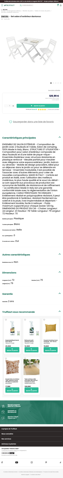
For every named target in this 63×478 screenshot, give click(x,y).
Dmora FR (34, 109)
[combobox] (26, 5)
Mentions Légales (25, 474)
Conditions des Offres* (35, 474)
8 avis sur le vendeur (53, 109)
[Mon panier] (60, 5)
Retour (5, 9)
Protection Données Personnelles (50, 471)
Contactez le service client (9, 450)
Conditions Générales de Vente (10, 471)
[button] (51, 83)
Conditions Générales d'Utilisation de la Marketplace (30, 471)
